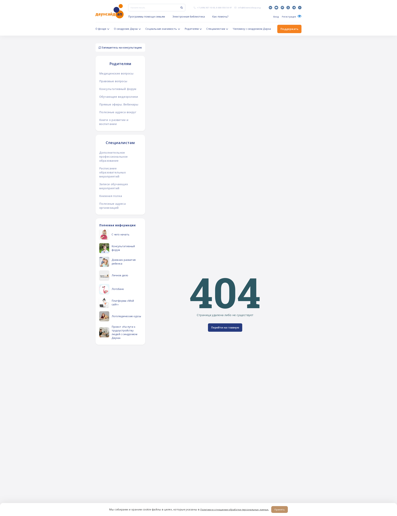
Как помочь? (220, 16)
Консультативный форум (117, 89)
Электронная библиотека (188, 16)
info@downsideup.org (249, 7)
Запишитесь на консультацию (121, 47)
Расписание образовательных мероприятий (112, 172)
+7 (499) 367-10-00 (206, 7)
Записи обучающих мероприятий (113, 186)
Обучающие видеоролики (118, 96)
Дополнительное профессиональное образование (113, 156)
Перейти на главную (225, 327)
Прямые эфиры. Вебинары (118, 104)
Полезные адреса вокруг (117, 112)
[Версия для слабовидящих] (298, 16)
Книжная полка (110, 196)
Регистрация (289, 16)
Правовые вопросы (113, 81)
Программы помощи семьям (146, 16)
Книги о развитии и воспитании (114, 122)
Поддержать (289, 29)
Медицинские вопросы (116, 73)
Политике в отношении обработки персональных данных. (234, 509)
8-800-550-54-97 (224, 7)
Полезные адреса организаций (112, 206)
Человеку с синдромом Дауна (252, 29)
